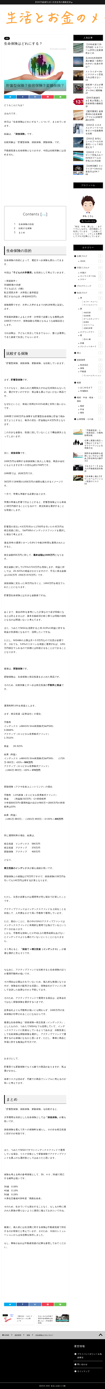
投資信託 (90, 365)
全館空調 (87, 313)
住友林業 (87, 316)
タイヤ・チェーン (91, 302)
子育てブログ (89, 268)
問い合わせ (82, 1364)
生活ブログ (89, 293)
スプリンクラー (90, 332)
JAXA (90, 261)
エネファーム (89, 325)
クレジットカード (90, 346)
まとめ (22, 232)
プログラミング (89, 286)
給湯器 (86, 322)
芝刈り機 (87, 339)
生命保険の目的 (26, 224)
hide (44, 215)
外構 (90, 343)
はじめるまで (90, 388)
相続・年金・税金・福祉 (89, 399)
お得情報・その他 (89, 419)
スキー (90, 279)
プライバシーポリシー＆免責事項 (89, 1356)
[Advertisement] (35, 181)
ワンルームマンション (92, 375)
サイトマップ (83, 1371)
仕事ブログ (89, 256)
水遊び (90, 273)
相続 (90, 406)
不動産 (90, 371)
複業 (89, 383)
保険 (6, 38)
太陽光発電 (88, 328)
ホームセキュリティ (92, 319)
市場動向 (90, 391)
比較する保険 (25, 228)
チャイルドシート (91, 305)
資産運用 (89, 360)
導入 (89, 353)
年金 (90, 409)
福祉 (90, 413)
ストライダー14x (90, 276)
